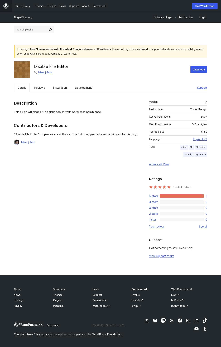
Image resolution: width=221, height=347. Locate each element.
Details (21, 87)
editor (184, 147)
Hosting (18, 300)
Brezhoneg (53, 325)
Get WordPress (204, 6)
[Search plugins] (50, 29)
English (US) (200, 139)
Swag (136, 305)
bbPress (177, 300)
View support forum (161, 256)
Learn (96, 289)
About (17, 289)
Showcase (59, 289)
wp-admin (200, 154)
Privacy (18, 305)
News (17, 294)
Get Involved (139, 289)
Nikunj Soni (45, 72)
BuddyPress (179, 305)
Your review (156, 226)
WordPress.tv (102, 305)
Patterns (58, 305)
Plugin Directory (23, 17)
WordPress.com (181, 289)
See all (203, 226)
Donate (137, 300)
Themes (58, 294)
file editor (201, 147)
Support (202, 87)
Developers (99, 300)
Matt (175, 294)
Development (83, 87)
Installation (60, 87)
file (191, 147)
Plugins (57, 300)
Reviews (39, 87)
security (188, 154)
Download (199, 69)
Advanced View (159, 164)
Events (136, 294)
